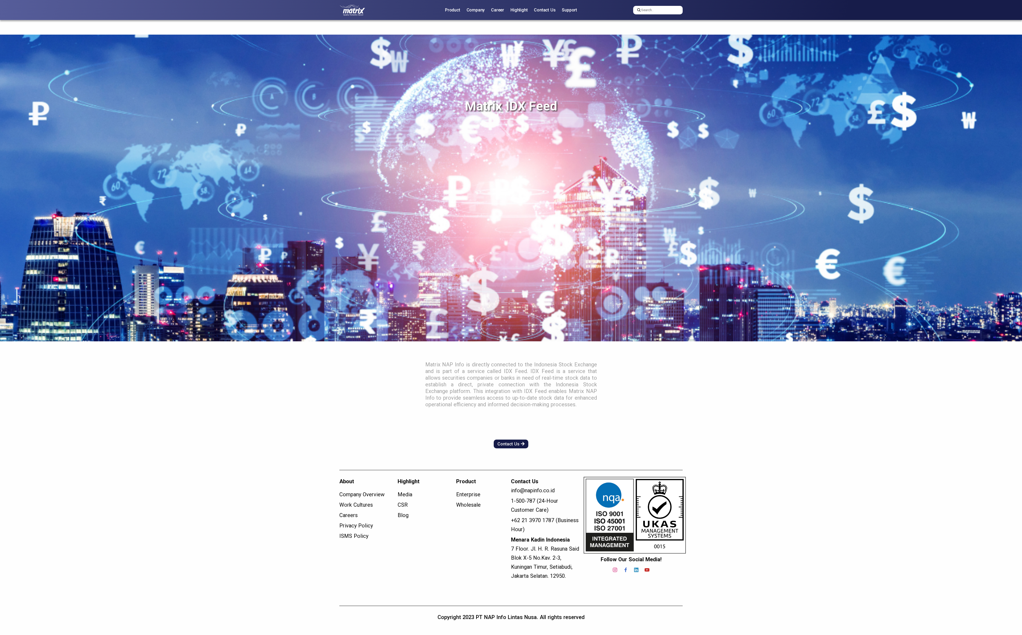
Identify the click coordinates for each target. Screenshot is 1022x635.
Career (497, 10)
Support (569, 10)
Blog (403, 515)
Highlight (519, 10)
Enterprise (468, 494)
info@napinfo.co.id (533, 490)
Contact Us (544, 10)
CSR (403, 505)
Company (476, 10)
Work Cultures (356, 505)
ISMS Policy (353, 536)
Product (452, 10)
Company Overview (362, 494)
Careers (348, 515)
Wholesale (468, 505)
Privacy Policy (356, 525)
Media (405, 494)
